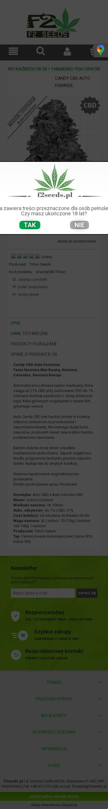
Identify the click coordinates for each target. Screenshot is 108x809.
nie (79, 225)
